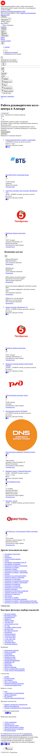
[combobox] (9, 60)
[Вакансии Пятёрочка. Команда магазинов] (22, 216)
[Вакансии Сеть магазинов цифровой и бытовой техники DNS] (22, 435)
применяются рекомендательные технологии (16, 734)
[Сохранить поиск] (2, 69)
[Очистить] (3, 64)
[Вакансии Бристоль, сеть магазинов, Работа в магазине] (22, 519)
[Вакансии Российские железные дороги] (22, 384)
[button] (3, 37)
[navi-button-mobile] (2, 43)
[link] (4, 33)
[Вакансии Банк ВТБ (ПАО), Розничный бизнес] (22, 161)
